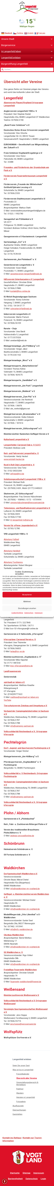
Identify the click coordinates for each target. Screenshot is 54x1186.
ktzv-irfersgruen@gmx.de (21, 666)
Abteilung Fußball (11, 539)
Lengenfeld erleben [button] (11, 57)
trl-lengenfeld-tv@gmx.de (21, 520)
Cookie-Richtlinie (17, 613)
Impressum (39, 613)
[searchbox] (27, 69)
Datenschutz (28, 613)
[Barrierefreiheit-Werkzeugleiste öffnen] (4, 1181)
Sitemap (26, 1173)
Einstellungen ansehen (27, 608)
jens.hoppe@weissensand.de (23, 1024)
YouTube (7, 700)
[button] (2, 69)
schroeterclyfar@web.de (21, 308)
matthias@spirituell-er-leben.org (24, 697)
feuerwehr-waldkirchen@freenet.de (25, 981)
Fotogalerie (21, 1101)
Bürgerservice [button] (8, 45)
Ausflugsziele (18, 1106)
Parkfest (19, 1089)
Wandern (20, 1093)
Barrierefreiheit (15, 1179)
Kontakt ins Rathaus (12, 1138)
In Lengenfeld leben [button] (11, 51)
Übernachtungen (19, 1110)
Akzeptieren (27, 594)
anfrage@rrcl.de (17, 474)
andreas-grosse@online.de (22, 836)
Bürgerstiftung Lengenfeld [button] (14, 64)
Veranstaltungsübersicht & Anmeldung (27, 1083)
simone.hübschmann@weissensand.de (27, 502)
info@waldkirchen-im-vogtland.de (25, 888)
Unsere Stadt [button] (7, 39)
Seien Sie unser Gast (21, 1065)
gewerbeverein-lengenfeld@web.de (26, 274)
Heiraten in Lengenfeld (25, 1097)
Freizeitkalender (22, 1074)
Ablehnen (27, 601)
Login (43, 1179)
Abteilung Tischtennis (13, 562)
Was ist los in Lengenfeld (23, 1070)
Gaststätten (17, 1114)
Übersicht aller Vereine (26, 1078)
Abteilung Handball (12, 551)
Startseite (15, 1173)
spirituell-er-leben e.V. (14, 682)
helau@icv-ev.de (17, 651)
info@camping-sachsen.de (22, 726)
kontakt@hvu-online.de (20, 291)
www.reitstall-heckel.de (14, 459)
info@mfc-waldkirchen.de (21, 929)
